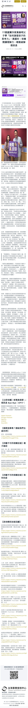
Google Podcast (6, 417)
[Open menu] (25, 6)
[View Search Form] (23, 6)
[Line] (3, 1)
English (17, 1)
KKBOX (3, 421)
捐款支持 (23, 1)
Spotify (3, 419)
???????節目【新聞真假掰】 (11, 116)
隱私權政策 (15, 705)
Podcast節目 (18, 49)
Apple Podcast (6, 415)
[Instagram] (7, 1)
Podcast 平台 (8, 387)
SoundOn (4, 423)
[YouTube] (5, 1)
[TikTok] (10, 1)
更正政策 (17, 703)
